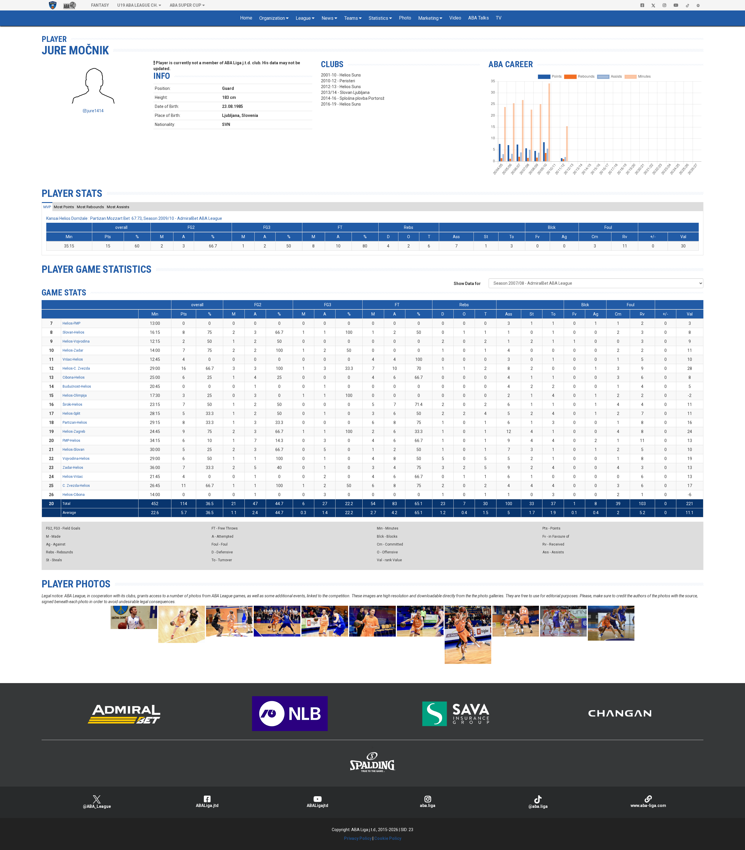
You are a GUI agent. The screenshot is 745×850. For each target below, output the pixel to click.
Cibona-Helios (74, 377)
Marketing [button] (428, 18)
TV (498, 18)
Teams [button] (351, 18)
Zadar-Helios (73, 468)
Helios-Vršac (73, 477)
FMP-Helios (71, 441)
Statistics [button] (378, 18)
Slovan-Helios (73, 332)
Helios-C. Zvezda (76, 368)
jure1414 (95, 110)
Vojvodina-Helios (76, 459)
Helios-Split (71, 413)
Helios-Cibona (74, 495)
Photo (405, 18)
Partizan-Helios (75, 422)
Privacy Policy (358, 838)
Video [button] (455, 18)
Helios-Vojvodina (76, 341)
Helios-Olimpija (75, 395)
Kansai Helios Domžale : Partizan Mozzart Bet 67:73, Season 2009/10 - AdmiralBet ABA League (134, 218)
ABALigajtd (317, 805)
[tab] (47, 206)
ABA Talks (478, 18)
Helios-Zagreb (74, 432)
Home (246, 18)
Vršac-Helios (73, 359)
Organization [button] (272, 18)
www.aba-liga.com (648, 805)
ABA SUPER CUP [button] (185, 5)
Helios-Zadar (73, 350)
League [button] (303, 18)
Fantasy (100, 5)
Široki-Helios (72, 404)
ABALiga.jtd (207, 805)
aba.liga (427, 805)
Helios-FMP (71, 323)
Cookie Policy (387, 838)
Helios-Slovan (73, 450)
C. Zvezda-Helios (76, 486)
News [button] (328, 18)
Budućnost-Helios (77, 386)
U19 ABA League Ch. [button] (137, 5)
